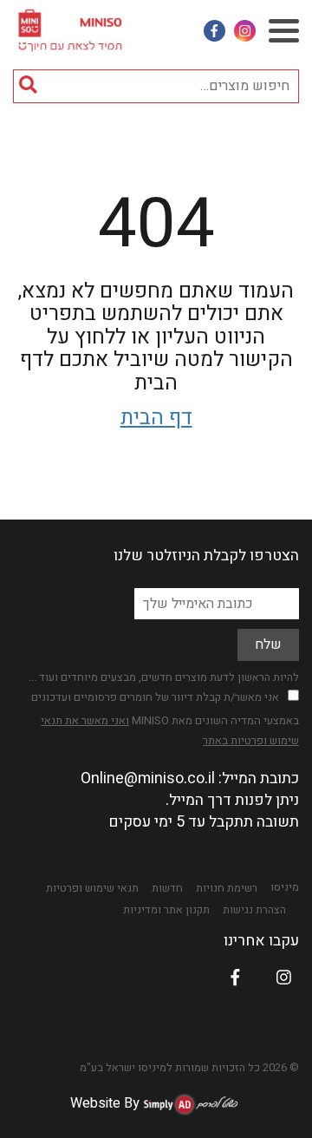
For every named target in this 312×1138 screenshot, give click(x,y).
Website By (105, 1103)
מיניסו (284, 887)
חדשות (167, 888)
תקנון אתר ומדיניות (166, 910)
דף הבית (156, 417)
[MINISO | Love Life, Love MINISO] (72, 26)
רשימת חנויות (226, 888)
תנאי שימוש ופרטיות (92, 888)
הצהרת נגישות (254, 910)
